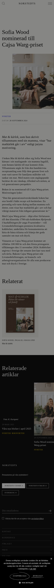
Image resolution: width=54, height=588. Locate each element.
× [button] (51, 559)
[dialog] (27, 294)
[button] (27, 582)
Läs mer (34, 568)
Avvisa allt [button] (37, 576)
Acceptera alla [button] (19, 576)
